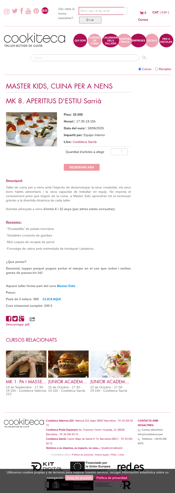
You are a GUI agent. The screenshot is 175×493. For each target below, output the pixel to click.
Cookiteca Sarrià (85, 142)
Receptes (165, 69)
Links (121, 454)
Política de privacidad (111, 478)
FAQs (113, 454)
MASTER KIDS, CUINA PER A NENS (59, 86)
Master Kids (66, 286)
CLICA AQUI (52, 299)
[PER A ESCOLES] (166, 45)
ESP (164, 12)
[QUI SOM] (80, 45)
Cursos (147, 69)
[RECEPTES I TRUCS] (124, 45)
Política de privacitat (82, 454)
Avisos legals (102, 454)
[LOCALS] (152, 45)
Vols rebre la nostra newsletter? (66, 13)
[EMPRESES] (138, 45)
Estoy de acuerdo (79, 478)
